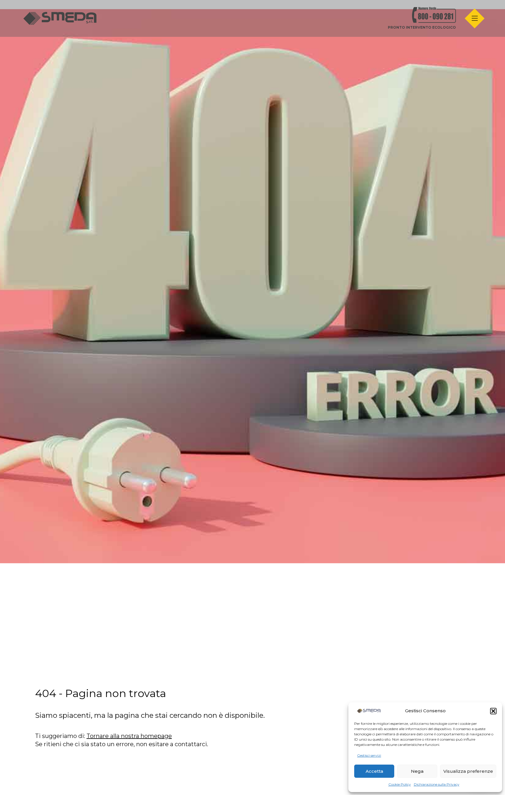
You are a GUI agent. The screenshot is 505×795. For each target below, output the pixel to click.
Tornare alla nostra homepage (129, 735)
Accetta (374, 771)
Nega (417, 771)
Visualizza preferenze (468, 771)
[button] (493, 711)
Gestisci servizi (369, 755)
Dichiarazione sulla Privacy (436, 784)
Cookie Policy (399, 784)
